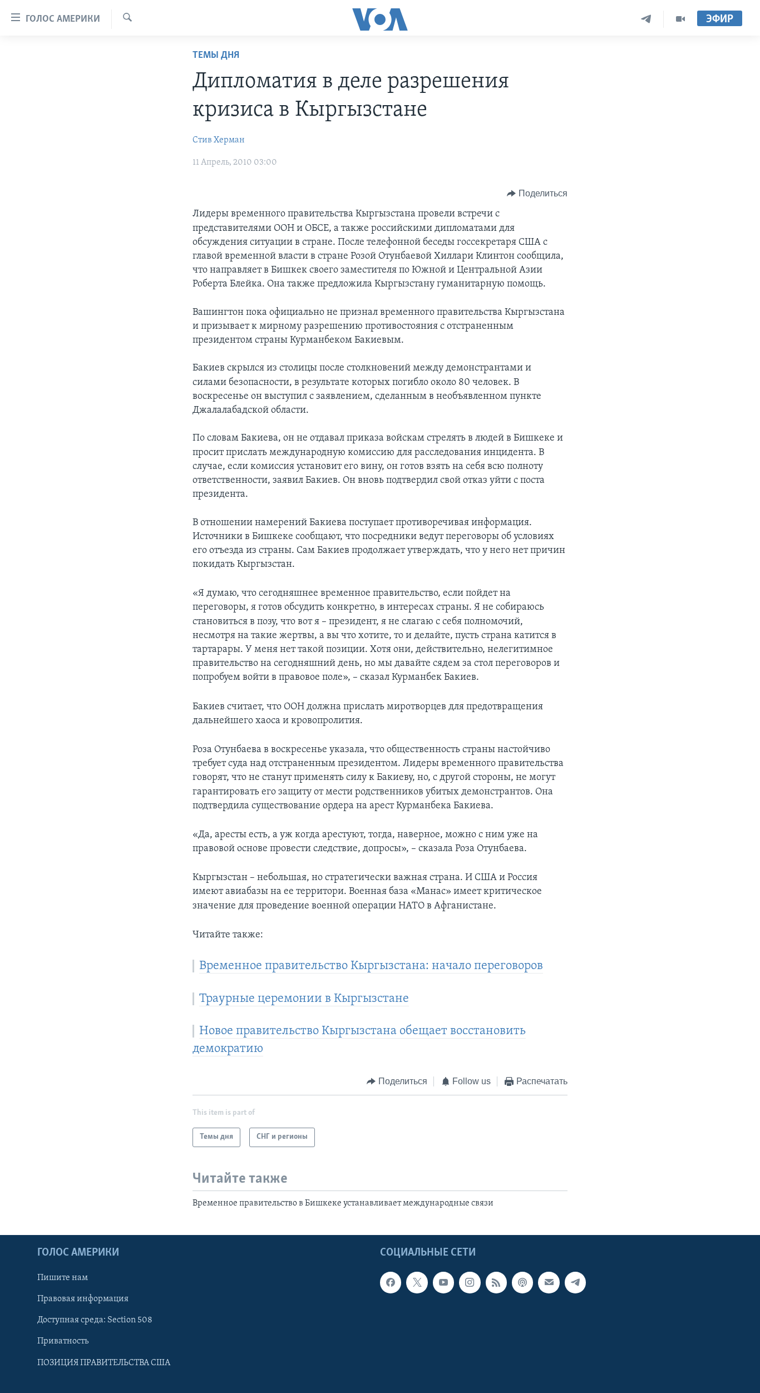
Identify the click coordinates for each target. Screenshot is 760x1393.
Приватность (62, 1341)
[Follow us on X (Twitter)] (416, 1282)
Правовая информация (83, 1299)
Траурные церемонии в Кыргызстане (304, 998)
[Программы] (680, 19)
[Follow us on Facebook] (390, 1282)
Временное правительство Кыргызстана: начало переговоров (371, 966)
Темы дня (216, 56)
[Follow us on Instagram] (469, 1282)
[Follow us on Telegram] (575, 1282)
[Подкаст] (522, 1282)
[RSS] (496, 1282)
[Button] (537, 193)
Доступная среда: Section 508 (94, 1320)
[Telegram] (646, 19)
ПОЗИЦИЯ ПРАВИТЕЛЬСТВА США (103, 1362)
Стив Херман (219, 140)
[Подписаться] (548, 1282)
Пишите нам (62, 1277)
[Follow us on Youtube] (443, 1282)
